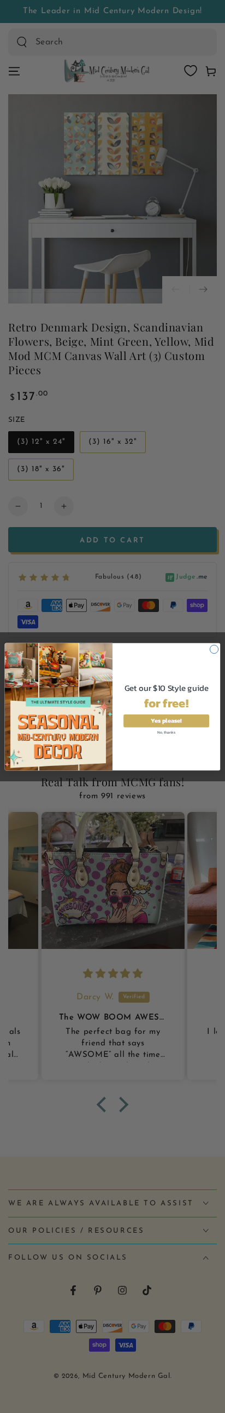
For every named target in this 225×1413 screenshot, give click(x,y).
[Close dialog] (214, 649)
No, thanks (166, 732)
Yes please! (166, 720)
